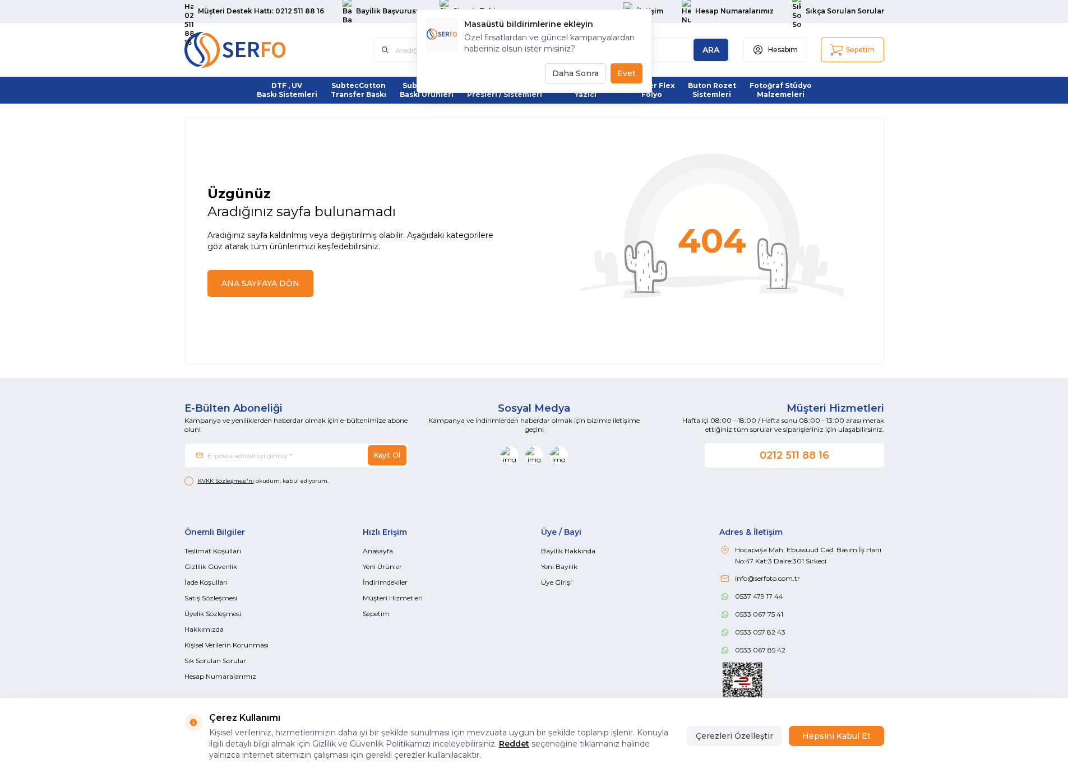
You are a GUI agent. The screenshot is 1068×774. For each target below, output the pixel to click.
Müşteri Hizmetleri (393, 598)
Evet (626, 73)
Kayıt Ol (387, 455)
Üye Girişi (556, 582)
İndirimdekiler (385, 582)
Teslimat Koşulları (212, 551)
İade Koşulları (206, 582)
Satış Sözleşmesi (210, 598)
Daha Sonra (575, 73)
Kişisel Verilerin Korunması (226, 645)
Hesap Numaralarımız (220, 676)
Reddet (514, 744)
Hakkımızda (204, 629)
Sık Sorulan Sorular (215, 660)
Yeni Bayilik (559, 566)
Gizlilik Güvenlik (210, 566)
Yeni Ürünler (382, 566)
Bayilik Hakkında (568, 551)
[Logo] (251, 50)
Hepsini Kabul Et (836, 736)
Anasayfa (378, 551)
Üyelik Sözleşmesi (212, 613)
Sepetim (376, 613)
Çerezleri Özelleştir (734, 736)
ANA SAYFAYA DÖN (260, 283)
